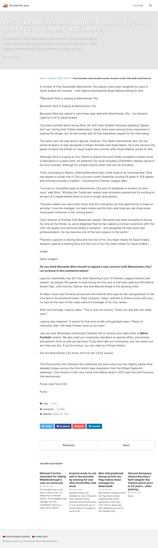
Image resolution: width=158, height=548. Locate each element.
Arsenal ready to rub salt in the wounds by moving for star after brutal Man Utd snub (82, 480)
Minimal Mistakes (50, 541)
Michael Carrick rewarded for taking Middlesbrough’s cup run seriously (53, 478)
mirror (54, 403)
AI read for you (19, 5)
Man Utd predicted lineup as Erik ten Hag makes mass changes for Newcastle (111, 480)
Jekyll (37, 541)
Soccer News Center (17, 536)
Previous (68, 445)
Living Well (41, 536)
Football (138, 5)
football (61, 409)
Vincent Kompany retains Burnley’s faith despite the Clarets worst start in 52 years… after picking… (140, 481)
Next (126, 445)
